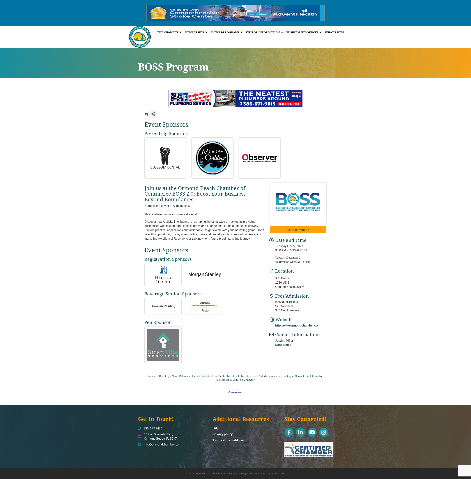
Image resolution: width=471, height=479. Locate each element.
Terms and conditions (229, 440)
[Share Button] (153, 114)
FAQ (215, 428)
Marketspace (268, 376)
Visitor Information (263, 32)
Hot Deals (219, 376)
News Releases (181, 376)
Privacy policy (223, 434)
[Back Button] (146, 115)
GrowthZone (278, 473)
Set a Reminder (298, 230)
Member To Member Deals (242, 376)
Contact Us (301, 376)
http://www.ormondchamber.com (297, 325)
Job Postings (285, 376)
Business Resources (302, 32)
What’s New (334, 32)
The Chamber (167, 32)
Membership (194, 32)
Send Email (283, 344)
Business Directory (159, 376)
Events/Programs (225, 32)
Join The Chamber (244, 379)
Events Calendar (201, 376)
